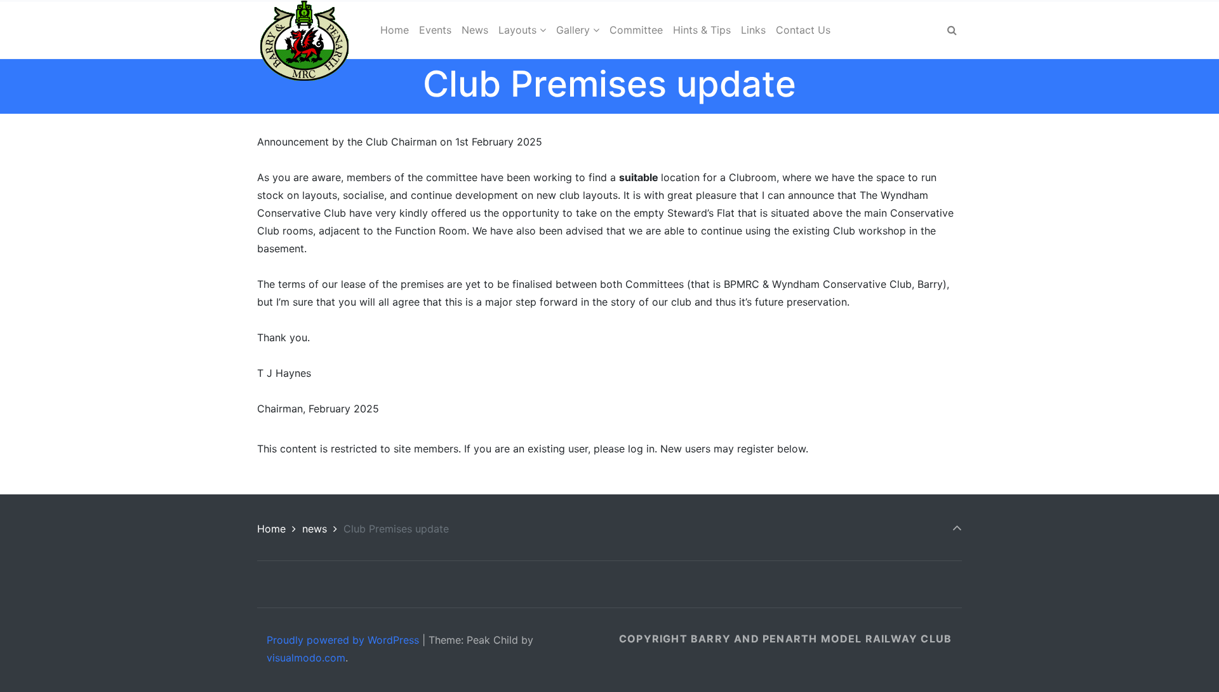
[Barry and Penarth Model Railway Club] (304, 29)
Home (271, 528)
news (314, 528)
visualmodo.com (306, 657)
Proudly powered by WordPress (343, 640)
